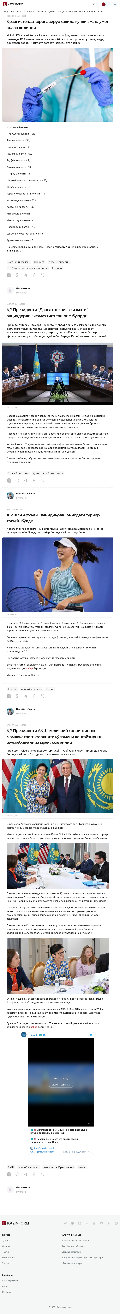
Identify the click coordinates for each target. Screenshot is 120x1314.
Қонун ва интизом (67, 11)
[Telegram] (25, 275)
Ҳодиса (52, 11)
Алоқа (5, 1286)
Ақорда (30, 11)
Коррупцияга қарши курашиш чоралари (82, 1257)
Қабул (82, 1167)
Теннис (12, 689)
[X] (42, 275)
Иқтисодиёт (8, 1257)
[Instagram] (9, 275)
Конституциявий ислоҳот (92, 11)
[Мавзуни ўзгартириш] (105, 4)
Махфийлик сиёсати (72, 1246)
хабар (29, 668)
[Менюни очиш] (115, 4)
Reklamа (6, 1292)
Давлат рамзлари (71, 1251)
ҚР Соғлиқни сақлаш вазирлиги (28, 268)
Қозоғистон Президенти (48, 473)
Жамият (57, 268)
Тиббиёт (39, 262)
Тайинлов (41, 11)
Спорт (50, 689)
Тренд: (5, 11)
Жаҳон (5, 1263)
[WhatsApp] (17, 275)
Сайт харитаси (10, 1280)
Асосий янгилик (59, 262)
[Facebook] (34, 275)
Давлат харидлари (72, 1263)
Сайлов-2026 (18, 11)
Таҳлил (5, 1251)
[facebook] (87, 1223)
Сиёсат (6, 1246)
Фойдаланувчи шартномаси (76, 1240)
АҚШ (11, 1167)
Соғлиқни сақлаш (18, 262)
